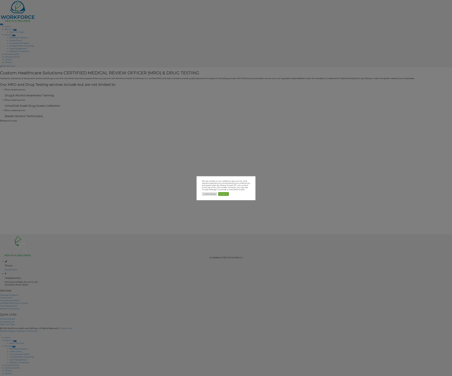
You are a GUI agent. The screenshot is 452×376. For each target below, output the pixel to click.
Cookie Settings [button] (209, 194)
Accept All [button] (223, 194)
